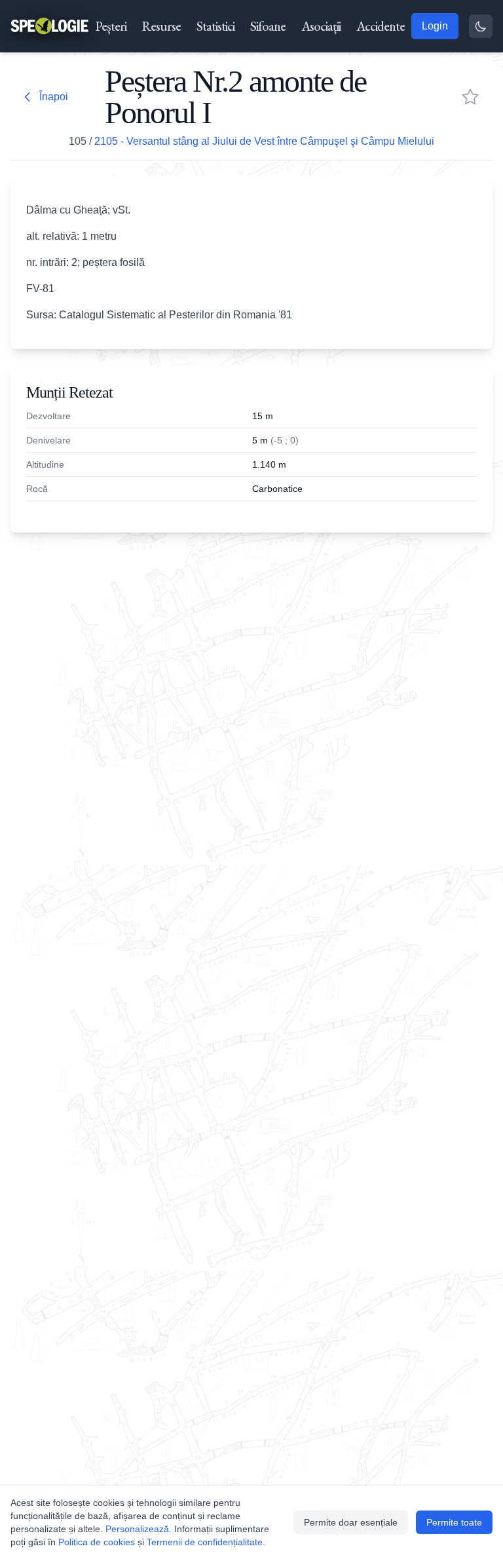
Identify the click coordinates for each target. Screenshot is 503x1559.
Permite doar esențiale (351, 1522)
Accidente (380, 26)
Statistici (215, 26)
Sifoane (268, 26)
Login (435, 25)
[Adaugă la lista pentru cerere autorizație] (470, 97)
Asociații (321, 26)
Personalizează (137, 1529)
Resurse (161, 26)
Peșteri (111, 26)
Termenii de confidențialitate (205, 1542)
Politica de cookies (96, 1542)
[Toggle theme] (481, 26)
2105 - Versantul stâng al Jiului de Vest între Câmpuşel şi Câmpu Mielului (264, 141)
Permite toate (454, 1522)
